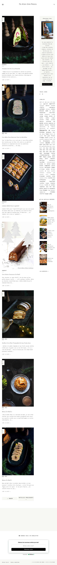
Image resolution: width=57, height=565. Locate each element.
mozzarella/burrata (46, 146)
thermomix (53, 190)
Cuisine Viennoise (50, 125)
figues (47, 134)
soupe (41, 190)
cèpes (53, 110)
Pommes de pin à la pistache (11, 69)
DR (49, 130)
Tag (49, 190)
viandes (52, 192)
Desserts (4, 64)
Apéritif (52, 104)
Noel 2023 (42, 151)
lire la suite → (6, 79)
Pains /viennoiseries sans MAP (47, 155)
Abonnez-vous (28, 549)
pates (41, 158)
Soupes (45, 190)
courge (41, 116)
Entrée (53, 130)
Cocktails (47, 114)
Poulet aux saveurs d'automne (50, 260)
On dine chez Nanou (28, 4)
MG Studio (53, 562)
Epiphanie (48, 132)
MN (40, 146)
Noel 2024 (49, 151)
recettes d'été (50, 176)
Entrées (42, 132)
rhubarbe (52, 183)
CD (50, 110)
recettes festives (47, 181)
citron (41, 114)
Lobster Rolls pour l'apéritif (10, 206)
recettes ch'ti (44, 174)
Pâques (44, 156)
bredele (53, 109)
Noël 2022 (52, 149)
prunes (47, 169)
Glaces (46, 137)
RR (49, 184)
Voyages (47, 193)
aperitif (4, 201)
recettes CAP (50, 172)
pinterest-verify (51, 162)
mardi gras (43, 144)
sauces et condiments (49, 188)
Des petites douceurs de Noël (11, 274)
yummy (50, 193)
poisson (42, 167)
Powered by (25, 554)
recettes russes (44, 183)
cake (46, 111)
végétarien (42, 192)
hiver (50, 139)
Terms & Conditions (14, 562)
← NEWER (10, 498)
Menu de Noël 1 (7, 480)
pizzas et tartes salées (47, 163)
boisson (48, 109)
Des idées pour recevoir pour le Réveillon (14, 137)
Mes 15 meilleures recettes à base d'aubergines (51, 207)
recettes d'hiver (44, 177)
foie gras (47, 135)
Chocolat (4, 270)
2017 (41, 102)
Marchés (53, 142)
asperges (42, 105)
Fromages (42, 137)
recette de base (45, 170)
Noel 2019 (49, 148)
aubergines (52, 107)
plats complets (45, 165)
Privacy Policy (5, 562)
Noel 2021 (4, 133)
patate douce (51, 156)
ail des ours (46, 102)
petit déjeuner (50, 158)
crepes (53, 118)
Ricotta (42, 184)
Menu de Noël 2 (7, 412)
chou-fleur (52, 112)
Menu (47, 144)
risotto (46, 185)
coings (53, 114)
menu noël (52, 144)
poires (53, 165)
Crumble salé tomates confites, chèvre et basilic (51, 234)
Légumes (47, 142)
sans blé (48, 186)
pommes (53, 167)
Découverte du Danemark (47, 128)
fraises (53, 135)
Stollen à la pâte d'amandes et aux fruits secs (16, 343)
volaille (42, 193)
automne (42, 109)
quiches (53, 169)
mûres (53, 146)
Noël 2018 (42, 148)
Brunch (42, 111)
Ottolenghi (46, 153)
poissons (47, 167)
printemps (42, 169)
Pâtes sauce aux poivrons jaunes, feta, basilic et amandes (51, 221)
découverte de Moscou (47, 126)
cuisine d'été (44, 119)
